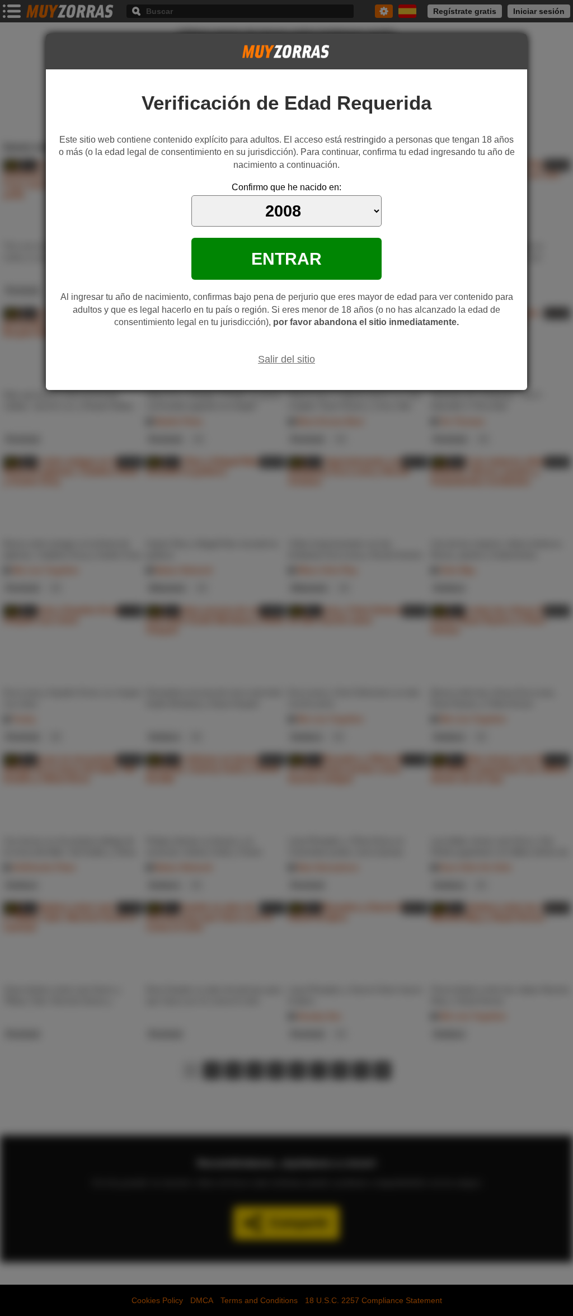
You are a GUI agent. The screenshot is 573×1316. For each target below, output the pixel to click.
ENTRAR (286, 258)
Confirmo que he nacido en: (286, 187)
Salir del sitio (286, 359)
